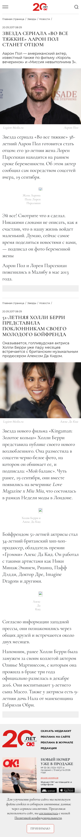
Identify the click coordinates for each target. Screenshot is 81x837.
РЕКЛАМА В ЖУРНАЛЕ (57, 742)
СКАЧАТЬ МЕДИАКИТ (56, 731)
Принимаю (40, 828)
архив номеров (49, 778)
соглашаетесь (48, 813)
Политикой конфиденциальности (38, 818)
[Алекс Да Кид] (40, 594)
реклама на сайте (55, 736)
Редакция (49, 748)
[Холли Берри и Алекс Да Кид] (40, 510)
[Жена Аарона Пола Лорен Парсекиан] (40, 189)
